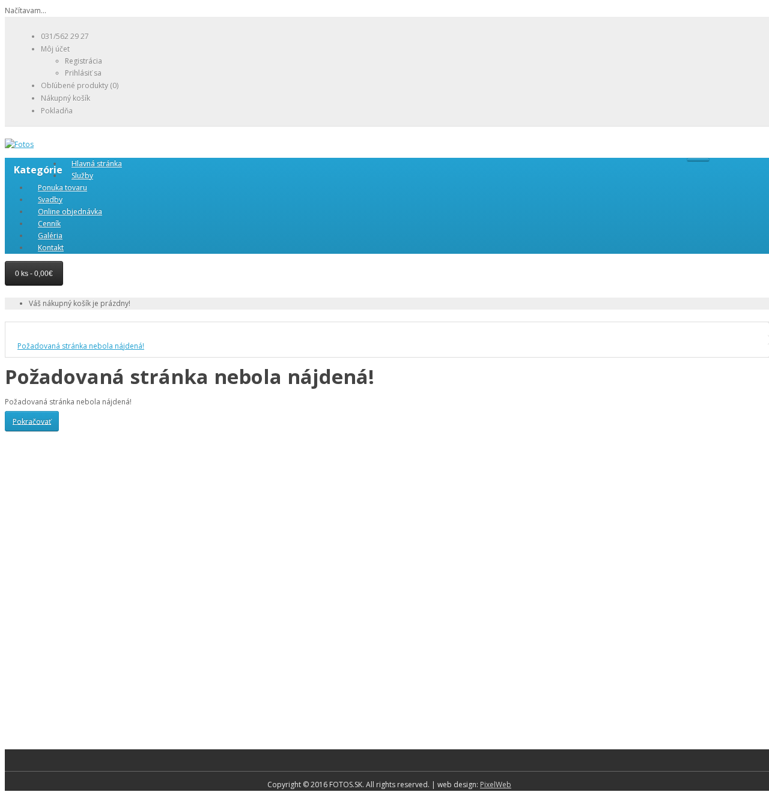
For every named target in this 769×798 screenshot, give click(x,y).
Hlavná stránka (96, 163)
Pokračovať (32, 421)
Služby (82, 175)
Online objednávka (70, 211)
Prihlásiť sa (83, 73)
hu (737, 166)
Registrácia (83, 61)
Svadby (50, 199)
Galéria (50, 235)
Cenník (49, 223)
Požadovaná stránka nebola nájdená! (80, 346)
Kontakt (51, 247)
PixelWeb (495, 784)
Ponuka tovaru (62, 187)
